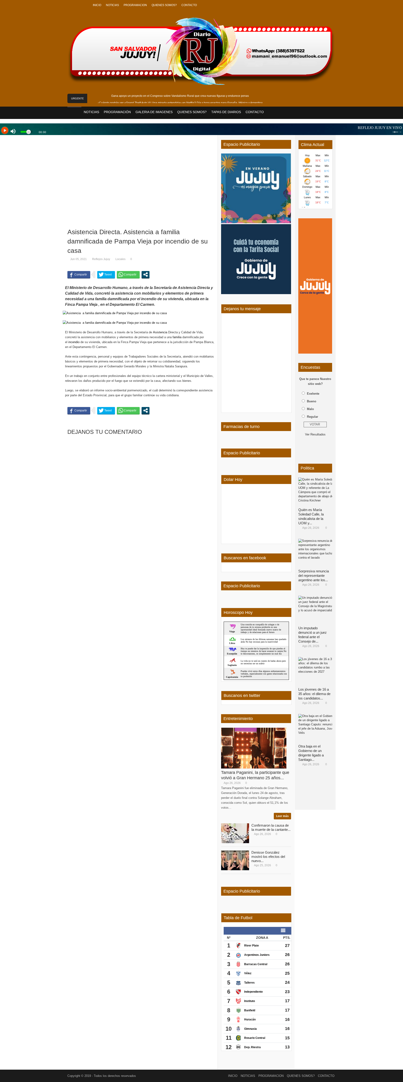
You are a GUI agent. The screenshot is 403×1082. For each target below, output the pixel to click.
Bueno (311, 401)
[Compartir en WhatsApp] (128, 274)
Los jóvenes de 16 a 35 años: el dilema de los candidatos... (314, 693)
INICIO (97, 5)
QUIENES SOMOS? (164, 5)
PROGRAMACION (135, 5)
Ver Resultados (315, 434)
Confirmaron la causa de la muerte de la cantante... (271, 827)
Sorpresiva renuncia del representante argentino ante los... (313, 575)
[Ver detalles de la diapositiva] (315, 286)
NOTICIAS (112, 5)
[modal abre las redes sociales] (145, 274)
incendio (74, 342)
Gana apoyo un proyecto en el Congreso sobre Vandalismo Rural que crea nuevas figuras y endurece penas (180, 95)
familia (177, 337)
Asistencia (160, 332)
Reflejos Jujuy (101, 259)
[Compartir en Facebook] (78, 274)
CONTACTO (189, 5)
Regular (312, 416)
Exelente (313, 393)
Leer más (282, 816)
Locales (120, 259)
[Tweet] (106, 274)
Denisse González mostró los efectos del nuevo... (268, 856)
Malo (310, 409)
